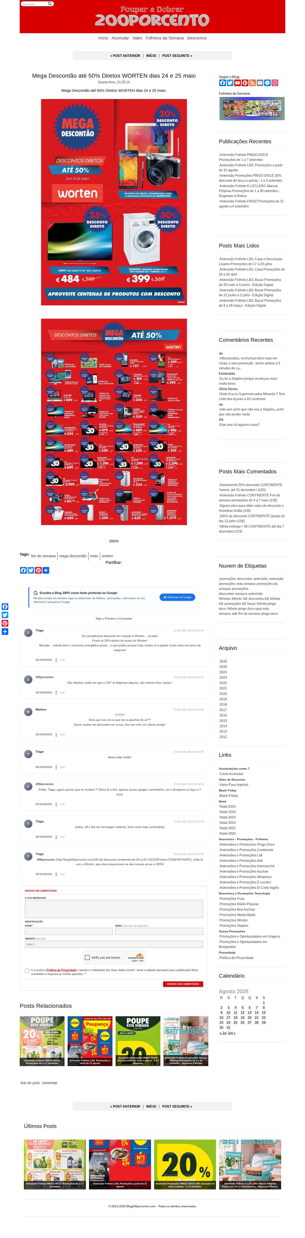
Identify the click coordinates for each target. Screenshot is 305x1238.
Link (62, 660)
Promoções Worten (234, 920)
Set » (231, 1033)
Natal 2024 (228, 806)
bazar (251, 603)
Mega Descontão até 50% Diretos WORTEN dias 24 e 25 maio (114, 75)
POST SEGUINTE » (177, 56)
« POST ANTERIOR (125, 56)
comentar (49, 1083)
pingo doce (269, 613)
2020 (223, 694)
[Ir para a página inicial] (152, 15)
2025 (223, 667)
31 (228, 1027)
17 (228, 1017)
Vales (137, 38)
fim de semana (43, 556)
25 (235, 1022)
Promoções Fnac (232, 898)
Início (103, 38)
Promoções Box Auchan (237, 909)
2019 (223, 699)
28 (257, 1022)
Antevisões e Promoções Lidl (241, 855)
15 (264, 1012)
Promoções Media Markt (237, 915)
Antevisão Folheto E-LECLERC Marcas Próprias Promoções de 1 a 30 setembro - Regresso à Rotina (249, 191)
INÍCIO (151, 56)
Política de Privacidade (237, 958)
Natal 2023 (228, 817)
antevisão (261, 578)
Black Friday (229, 795)
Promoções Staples (234, 925)
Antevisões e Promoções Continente (246, 850)
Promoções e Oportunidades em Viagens (250, 936)
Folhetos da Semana (165, 38)
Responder (44, 660)
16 (221, 1017)
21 (257, 1017)
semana (241, 593)
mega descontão (73, 556)
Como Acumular (231, 774)
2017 (223, 710)
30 (221, 1027)
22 (264, 1017)
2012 (223, 737)
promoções (228, 578)
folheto (237, 598)
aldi (234, 613)
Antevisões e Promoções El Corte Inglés (249, 887)
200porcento (45, 677)
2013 (223, 731)
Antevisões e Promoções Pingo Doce (247, 844)
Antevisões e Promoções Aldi (241, 860)
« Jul (223, 1033)
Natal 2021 (228, 828)
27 (249, 1022)
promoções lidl (235, 603)
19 (242, 1017)
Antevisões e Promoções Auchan (244, 871)
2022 (223, 683)
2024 (223, 672)
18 (235, 1017)
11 (235, 1012)
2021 (223, 688)
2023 (223, 677)
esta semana (246, 583)
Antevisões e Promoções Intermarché (247, 866)
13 (249, 1012)
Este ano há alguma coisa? (240, 424)
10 (228, 1012)
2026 (223, 661)
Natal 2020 (228, 833)
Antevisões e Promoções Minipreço (246, 877)
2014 (223, 726)
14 (257, 1012)
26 (242, 1022)
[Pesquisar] (50, 3)
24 (228, 1022)
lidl (245, 598)
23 (221, 1022)
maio (94, 556)
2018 (223, 704)
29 (264, 1022)
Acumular (120, 38)
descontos (244, 578)
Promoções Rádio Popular (239, 904)
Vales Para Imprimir (234, 784)
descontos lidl (259, 598)
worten (107, 556)
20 (249, 1017)
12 (242, 1012)
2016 (223, 715)
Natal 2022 (228, 822)
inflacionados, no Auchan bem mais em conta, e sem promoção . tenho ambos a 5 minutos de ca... (249, 363)
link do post (30, 1083)
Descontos (197, 38)
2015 (223, 720)
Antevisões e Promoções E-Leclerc (245, 882)
